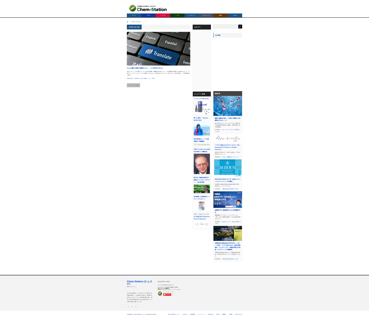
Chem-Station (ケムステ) (139, 282)
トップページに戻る (133, 85)
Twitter (217, 314)
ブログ (148, 15)
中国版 (230, 314)
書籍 (220, 15)
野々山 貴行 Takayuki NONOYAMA (201, 119)
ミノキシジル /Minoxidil (201, 98)
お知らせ (185, 314)
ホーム (134, 15)
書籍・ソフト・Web (149, 78)
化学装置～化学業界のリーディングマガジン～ (202, 198)
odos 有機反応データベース (230, 157)
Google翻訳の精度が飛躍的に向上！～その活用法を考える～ (145, 68)
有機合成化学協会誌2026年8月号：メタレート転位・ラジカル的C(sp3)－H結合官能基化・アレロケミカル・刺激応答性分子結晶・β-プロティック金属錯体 (227, 246)
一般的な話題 (225, 189)
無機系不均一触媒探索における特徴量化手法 (227, 211)
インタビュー (191, 15)
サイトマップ (201, 314)
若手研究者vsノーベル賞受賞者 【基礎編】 (201, 140)
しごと (177, 15)
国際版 (224, 314)
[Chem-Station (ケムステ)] (147, 8)
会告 (233, 221)
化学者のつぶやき (139, 78)
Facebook (210, 314)
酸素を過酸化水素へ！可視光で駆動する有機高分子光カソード (227, 119)
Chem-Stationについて (174, 314)
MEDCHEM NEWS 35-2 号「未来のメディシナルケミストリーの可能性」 (227, 180)
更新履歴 (192, 314)
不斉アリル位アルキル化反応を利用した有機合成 (202, 150)
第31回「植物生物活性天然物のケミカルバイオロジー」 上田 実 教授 (202, 180)
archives (224, 221)
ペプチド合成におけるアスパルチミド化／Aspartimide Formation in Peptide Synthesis (227, 147)
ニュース (162, 15)
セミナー (229, 221)
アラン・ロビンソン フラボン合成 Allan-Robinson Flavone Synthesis (202, 216)
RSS (136, 306)
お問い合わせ (238, 314)
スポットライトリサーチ (228, 129)
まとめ (235, 15)
